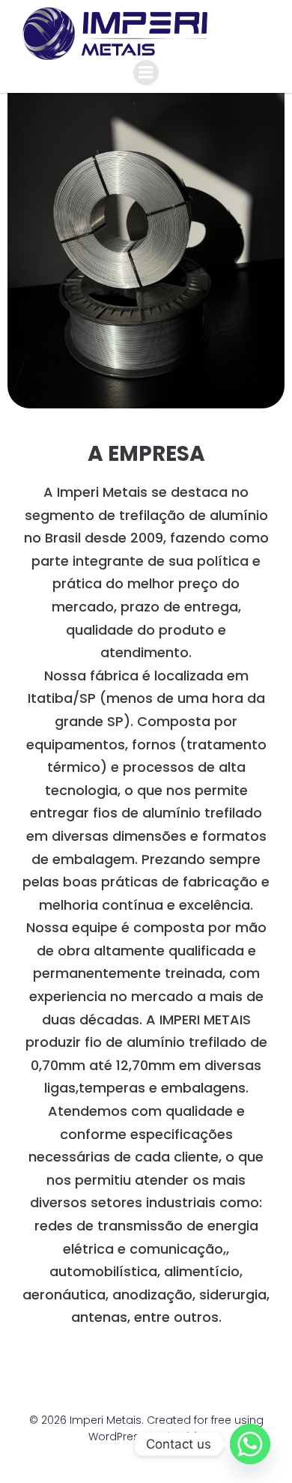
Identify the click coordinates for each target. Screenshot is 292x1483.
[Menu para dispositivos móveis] (146, 72)
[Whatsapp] (250, 1444)
